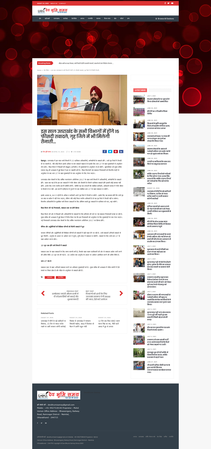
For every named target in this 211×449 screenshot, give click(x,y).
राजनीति (90, 18)
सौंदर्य (121, 18)
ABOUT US (53, 3)
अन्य (128, 18)
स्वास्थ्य (98, 18)
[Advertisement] (105, 40)
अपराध (82, 18)
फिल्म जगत (107, 18)
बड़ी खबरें (47, 18)
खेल (115, 18)
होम (40, 18)
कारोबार (65, 18)
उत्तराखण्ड (56, 18)
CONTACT (62, 3)
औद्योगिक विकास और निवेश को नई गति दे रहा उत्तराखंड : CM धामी (78, 63)
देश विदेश (74, 18)
